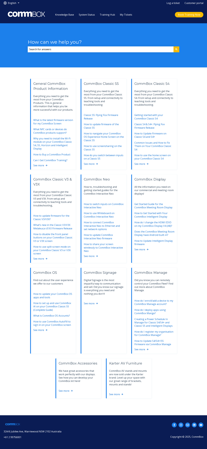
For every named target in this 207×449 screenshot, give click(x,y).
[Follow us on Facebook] (174, 425)
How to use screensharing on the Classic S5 (103, 147)
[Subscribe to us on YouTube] (201, 425)
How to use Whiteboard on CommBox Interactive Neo (99, 214)
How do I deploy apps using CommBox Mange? (150, 311)
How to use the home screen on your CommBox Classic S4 (152, 157)
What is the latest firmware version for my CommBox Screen (53, 121)
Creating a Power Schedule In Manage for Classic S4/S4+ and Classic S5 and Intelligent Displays (153, 322)
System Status (87, 14)
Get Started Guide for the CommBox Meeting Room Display (153, 205)
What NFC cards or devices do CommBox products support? (50, 131)
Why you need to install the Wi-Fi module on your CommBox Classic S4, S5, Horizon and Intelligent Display (52, 143)
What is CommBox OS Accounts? (51, 315)
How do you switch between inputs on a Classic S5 (103, 157)
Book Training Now (189, 14)
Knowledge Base (64, 14)
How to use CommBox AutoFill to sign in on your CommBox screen (52, 323)
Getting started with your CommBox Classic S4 (148, 116)
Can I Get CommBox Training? (50, 160)
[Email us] (187, 425)
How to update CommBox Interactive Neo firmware (98, 236)
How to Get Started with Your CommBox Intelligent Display (151, 214)
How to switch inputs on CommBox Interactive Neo (104, 205)
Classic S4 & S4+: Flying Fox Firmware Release (149, 126)
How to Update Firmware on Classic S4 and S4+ (150, 135)
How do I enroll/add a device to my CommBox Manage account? (153, 302)
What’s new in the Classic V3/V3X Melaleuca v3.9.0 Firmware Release (52, 226)
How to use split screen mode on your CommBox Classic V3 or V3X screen (52, 250)
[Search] (176, 49)
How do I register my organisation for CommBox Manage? (153, 333)
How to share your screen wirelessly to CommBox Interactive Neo (103, 247)
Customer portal (194, 3)
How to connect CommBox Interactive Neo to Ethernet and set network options (102, 226)
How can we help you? (55, 42)
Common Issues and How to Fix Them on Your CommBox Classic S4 (152, 146)
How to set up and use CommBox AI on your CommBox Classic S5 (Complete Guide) (52, 306)
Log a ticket (173, 3)
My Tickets (126, 14)
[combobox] (101, 49)
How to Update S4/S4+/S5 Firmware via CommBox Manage (152, 342)
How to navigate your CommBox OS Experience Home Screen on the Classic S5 (104, 137)
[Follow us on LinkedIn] (194, 425)
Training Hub (107, 14)
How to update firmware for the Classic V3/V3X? (51, 217)
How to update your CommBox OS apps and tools (52, 295)
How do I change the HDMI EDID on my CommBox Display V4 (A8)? (153, 224)
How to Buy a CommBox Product (51, 154)
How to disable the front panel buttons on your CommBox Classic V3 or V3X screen (52, 238)
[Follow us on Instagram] (181, 425)
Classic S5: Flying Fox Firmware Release (101, 116)
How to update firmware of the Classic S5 (101, 126)
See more (38, 165)
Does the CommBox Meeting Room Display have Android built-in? (154, 233)
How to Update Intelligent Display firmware (153, 242)
